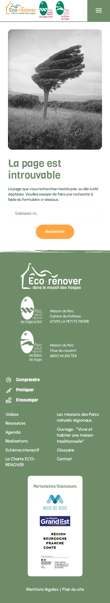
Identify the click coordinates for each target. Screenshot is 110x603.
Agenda (12, 432)
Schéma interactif (22, 450)
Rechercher (55, 231)
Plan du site (73, 589)
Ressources (15, 423)
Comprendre (28, 379)
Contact (64, 458)
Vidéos (11, 414)
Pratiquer (25, 390)
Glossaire (65, 450)
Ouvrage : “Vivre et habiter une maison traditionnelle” (75, 435)
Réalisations (16, 441)
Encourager (27, 400)
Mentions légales (42, 589)
